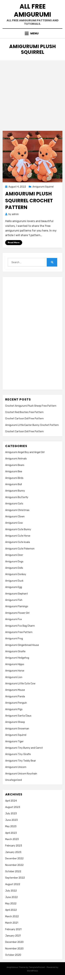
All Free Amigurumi (32, 10)
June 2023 (11, 820)
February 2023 (13, 845)
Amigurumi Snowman (17, 728)
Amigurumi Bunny (15, 490)
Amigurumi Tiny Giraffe (18, 754)
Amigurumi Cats (14, 503)
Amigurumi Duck (14, 580)
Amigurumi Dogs (14, 561)
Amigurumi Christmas (17, 510)
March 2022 (12, 916)
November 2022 (14, 865)
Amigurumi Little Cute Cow (20, 683)
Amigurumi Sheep (15, 722)
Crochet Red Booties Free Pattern (24, 412)
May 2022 (10, 903)
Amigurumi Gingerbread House (22, 645)
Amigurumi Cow (14, 522)
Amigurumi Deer (14, 555)
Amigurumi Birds (14, 478)
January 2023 (13, 852)
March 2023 (12, 839)
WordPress (32, 971)
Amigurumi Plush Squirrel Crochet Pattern (29, 200)
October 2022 (13, 871)
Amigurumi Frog (14, 638)
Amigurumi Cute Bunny (18, 529)
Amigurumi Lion (13, 677)
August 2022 (12, 884)
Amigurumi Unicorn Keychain (21, 773)
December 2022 (14, 858)
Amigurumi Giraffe (15, 651)
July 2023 (11, 813)
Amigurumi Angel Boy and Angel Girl (25, 452)
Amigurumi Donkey (15, 574)
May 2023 (10, 826)
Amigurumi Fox (13, 619)
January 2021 (13, 935)
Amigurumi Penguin (16, 702)
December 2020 (14, 942)
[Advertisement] (32, 94)
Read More (14, 242)
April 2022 (11, 909)
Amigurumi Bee (13, 471)
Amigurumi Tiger (14, 741)
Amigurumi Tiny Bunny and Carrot (24, 747)
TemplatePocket (37, 967)
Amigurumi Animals (16, 458)
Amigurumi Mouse (15, 689)
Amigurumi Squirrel (43, 186)
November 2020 (14, 948)
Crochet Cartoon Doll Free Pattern (24, 418)
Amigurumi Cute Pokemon (19, 548)
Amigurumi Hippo (14, 664)
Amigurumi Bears (14, 465)
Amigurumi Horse (14, 670)
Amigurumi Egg (13, 587)
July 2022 (11, 890)
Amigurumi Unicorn (15, 767)
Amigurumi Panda (15, 696)
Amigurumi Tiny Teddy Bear (20, 760)
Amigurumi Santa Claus (18, 715)
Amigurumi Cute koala (17, 542)
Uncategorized (13, 780)
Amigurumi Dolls (14, 567)
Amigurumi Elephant (16, 593)
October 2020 (13, 955)
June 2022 (11, 897)
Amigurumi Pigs (14, 709)
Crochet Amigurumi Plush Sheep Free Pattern (30, 405)
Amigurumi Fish (13, 600)
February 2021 (13, 929)
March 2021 (11, 922)
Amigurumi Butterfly (16, 497)
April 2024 (11, 800)
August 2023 (12, 807)
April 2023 (11, 832)
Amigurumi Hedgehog (17, 657)
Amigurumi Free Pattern (18, 632)
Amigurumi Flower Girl (17, 613)
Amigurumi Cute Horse (17, 535)
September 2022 (15, 877)
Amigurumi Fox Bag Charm (20, 625)
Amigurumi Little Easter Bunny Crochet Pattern (32, 425)
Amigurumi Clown (15, 516)
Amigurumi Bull (13, 484)
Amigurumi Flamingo (16, 606)
